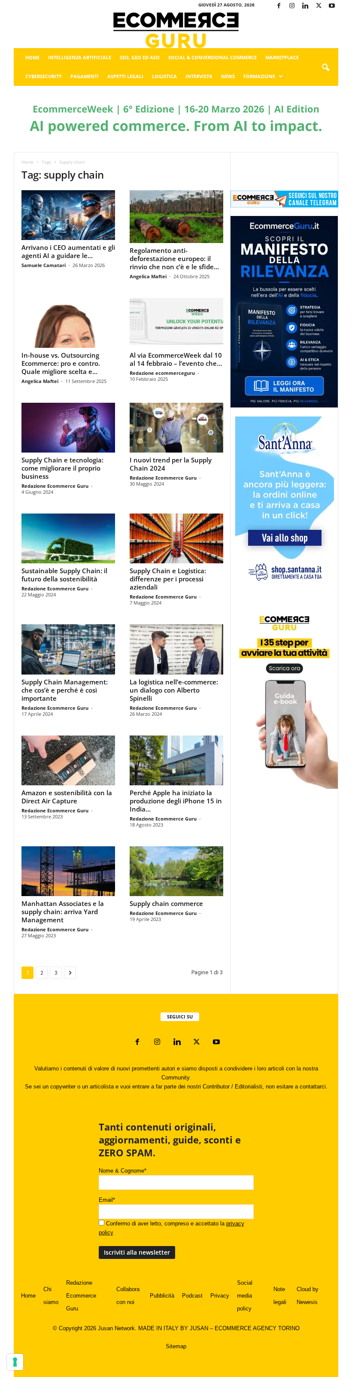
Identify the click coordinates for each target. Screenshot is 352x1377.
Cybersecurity (43, 76)
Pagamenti (84, 76)
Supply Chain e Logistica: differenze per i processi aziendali (168, 578)
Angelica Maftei (148, 276)
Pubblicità (162, 1295)
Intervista (198, 76)
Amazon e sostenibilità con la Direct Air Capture (66, 796)
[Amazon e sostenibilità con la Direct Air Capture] (68, 760)
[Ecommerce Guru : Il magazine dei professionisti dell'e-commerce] (176, 30)
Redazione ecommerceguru (162, 373)
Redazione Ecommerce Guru (54, 486)
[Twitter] (318, 6)
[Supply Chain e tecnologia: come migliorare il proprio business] (68, 428)
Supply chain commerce (166, 903)
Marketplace (282, 57)
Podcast (192, 1295)
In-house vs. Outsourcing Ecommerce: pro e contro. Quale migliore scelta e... (60, 363)
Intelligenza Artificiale (79, 57)
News (228, 76)
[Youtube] (332, 6)
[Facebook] (278, 6)
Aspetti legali (125, 76)
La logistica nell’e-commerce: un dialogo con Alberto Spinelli (174, 690)
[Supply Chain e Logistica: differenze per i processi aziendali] (176, 538)
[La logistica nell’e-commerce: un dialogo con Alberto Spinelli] (176, 649)
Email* (107, 1200)
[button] (325, 67)
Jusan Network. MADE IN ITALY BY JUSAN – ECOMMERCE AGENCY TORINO (199, 1328)
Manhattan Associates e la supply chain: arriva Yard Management (62, 911)
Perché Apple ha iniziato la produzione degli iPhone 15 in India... (176, 800)
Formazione (259, 76)
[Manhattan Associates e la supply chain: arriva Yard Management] (68, 871)
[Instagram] (292, 6)
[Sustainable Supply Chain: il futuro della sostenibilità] (68, 538)
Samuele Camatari (43, 265)
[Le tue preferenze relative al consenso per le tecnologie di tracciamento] (15, 1362)
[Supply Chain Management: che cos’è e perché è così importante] (68, 649)
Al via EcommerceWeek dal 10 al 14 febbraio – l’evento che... (176, 359)
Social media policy (244, 1296)
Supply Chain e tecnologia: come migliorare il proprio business (62, 468)
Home (32, 57)
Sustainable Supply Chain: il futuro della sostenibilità (64, 574)
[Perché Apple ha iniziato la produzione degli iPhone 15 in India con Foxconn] (176, 760)
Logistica (164, 76)
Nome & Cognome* (122, 1170)
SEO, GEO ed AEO (140, 57)
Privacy (219, 1295)
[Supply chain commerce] (176, 871)
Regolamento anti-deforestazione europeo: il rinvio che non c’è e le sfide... (174, 258)
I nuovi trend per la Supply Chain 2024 (171, 464)
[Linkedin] (305, 6)
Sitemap (176, 1346)
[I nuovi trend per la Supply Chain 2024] (176, 428)
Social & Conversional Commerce (212, 57)
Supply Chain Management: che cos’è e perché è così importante (64, 690)
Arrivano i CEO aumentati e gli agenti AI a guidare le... (68, 251)
